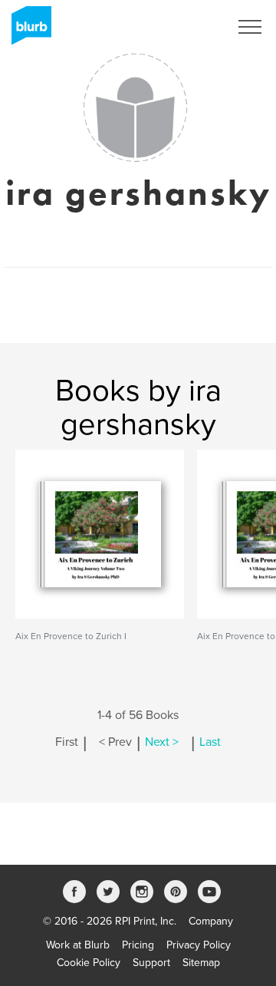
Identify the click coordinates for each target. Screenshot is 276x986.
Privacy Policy (198, 944)
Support (151, 962)
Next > (162, 742)
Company (211, 921)
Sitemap (201, 962)
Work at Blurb (78, 944)
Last (210, 742)
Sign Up (190, 27)
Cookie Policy (88, 962)
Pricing (138, 944)
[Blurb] (27, 30)
